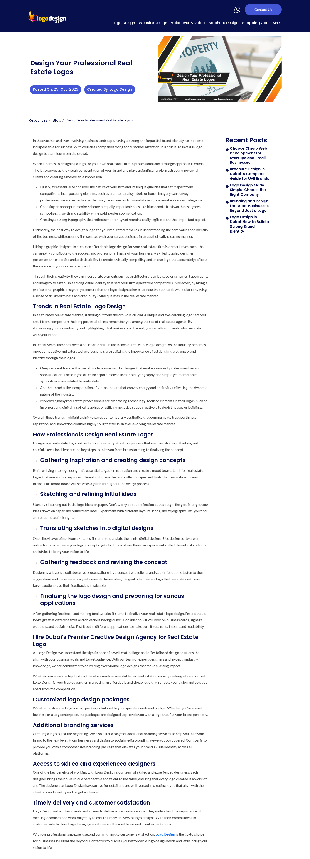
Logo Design (124, 22)
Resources (37, 120)
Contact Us (263, 9)
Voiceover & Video (188, 22)
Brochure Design (224, 22)
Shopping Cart (255, 22)
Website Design (153, 22)
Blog (56, 120)
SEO (276, 22)
